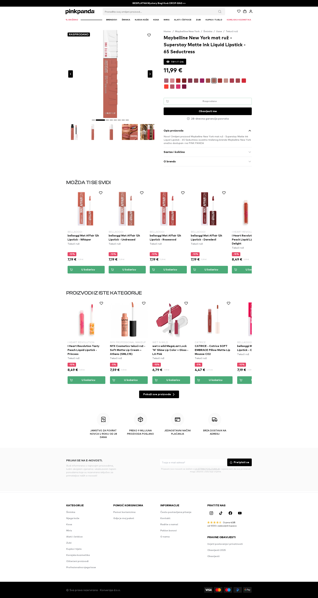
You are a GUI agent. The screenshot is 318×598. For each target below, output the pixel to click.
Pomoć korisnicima (124, 512)
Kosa (69, 524)
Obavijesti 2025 (216, 550)
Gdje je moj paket (123, 518)
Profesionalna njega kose (81, 567)
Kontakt (165, 518)
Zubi (69, 543)
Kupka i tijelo (74, 549)
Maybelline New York (187, 31)
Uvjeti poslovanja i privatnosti (225, 544)
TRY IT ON (177, 61)
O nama (165, 537)
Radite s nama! (169, 524)
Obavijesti (213, 556)
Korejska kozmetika (78, 555)
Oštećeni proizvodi (77, 561)
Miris (69, 531)
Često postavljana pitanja (175, 512)
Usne (219, 31)
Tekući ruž (232, 31)
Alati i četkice (74, 537)
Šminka (207, 31)
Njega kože (72, 518)
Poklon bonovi (168, 531)
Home (169, 31)
